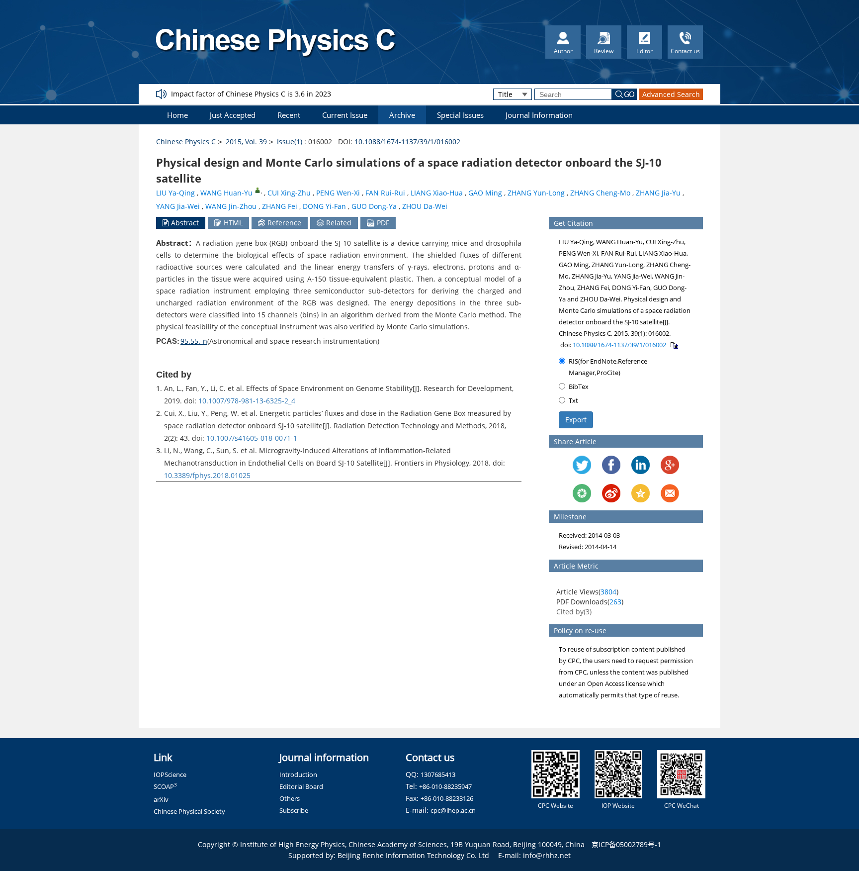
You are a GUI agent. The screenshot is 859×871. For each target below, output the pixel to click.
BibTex (579, 386)
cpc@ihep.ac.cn (453, 810)
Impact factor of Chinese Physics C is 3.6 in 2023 (251, 93)
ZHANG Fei (279, 206)
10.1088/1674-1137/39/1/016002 (407, 141)
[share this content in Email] (670, 493)
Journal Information (539, 115)
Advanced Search (671, 94)
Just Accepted (233, 115)
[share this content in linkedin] (640, 465)
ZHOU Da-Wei (424, 206)
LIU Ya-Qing (175, 192)
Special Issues (460, 115)
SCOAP (165, 786)
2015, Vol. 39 (246, 141)
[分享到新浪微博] (611, 493)
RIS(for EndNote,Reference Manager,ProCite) (608, 367)
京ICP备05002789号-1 (626, 844)
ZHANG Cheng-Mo (600, 192)
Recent (288, 115)
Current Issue (344, 115)
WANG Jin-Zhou (231, 206)
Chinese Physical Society (189, 811)
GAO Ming (485, 192)
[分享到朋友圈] (582, 493)
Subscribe (293, 810)
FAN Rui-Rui (385, 192)
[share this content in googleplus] (670, 465)
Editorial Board (301, 786)
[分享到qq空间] (640, 493)
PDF (383, 222)
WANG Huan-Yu (226, 192)
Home (177, 115)
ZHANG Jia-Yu (658, 192)
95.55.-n (193, 341)
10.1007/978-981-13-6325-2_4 (246, 400)
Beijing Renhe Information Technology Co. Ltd (413, 855)
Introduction (298, 774)
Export (576, 419)
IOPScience (170, 774)
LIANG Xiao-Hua (437, 192)
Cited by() (574, 611)
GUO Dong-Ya (374, 206)
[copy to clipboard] (674, 344)
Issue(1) (289, 141)
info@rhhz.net (547, 855)
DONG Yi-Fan (324, 206)
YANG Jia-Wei (178, 206)
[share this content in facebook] (611, 465)
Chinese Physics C (186, 141)
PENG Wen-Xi (338, 192)
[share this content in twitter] (582, 465)
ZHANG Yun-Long (536, 192)
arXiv (161, 799)
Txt (573, 400)
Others (289, 798)
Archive (402, 115)
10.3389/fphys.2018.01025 (207, 475)
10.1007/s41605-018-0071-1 (251, 438)
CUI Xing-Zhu (289, 192)
